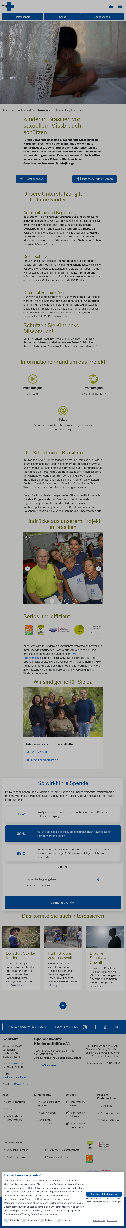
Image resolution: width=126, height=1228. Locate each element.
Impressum (112, 1220)
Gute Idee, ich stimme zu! (104, 1194)
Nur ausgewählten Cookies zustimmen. (104, 1198)
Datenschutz (99, 1220)
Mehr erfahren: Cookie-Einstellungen (104, 1201)
